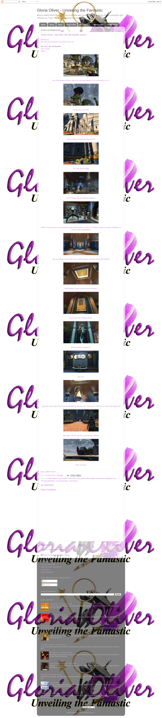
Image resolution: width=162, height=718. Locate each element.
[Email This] (71, 475)
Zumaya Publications (47, 572)
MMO (93, 478)
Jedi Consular (81, 478)
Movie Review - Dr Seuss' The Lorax (61, 604)
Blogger (92, 712)
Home (43, 24)
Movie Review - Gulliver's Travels (51, 675)
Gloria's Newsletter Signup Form (51, 567)
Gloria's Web (71, 24)
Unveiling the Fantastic (48, 481)
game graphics (63, 478)
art (46, 478)
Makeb (88, 478)
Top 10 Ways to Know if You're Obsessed (53, 645)
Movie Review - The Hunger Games (61, 652)
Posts (45, 581)
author (50, 478)
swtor (114, 478)
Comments (46, 585)
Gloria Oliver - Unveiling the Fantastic (70, 10)
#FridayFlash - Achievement (49, 626)
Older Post (117, 545)
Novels (51, 24)
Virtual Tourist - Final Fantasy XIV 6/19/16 (63, 663)
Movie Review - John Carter (58, 615)
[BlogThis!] (74, 475)
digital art (55, 478)
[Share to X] (76, 475)
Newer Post (45, 545)
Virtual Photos (112, 24)
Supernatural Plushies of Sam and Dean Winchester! (66, 634)
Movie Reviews (84, 24)
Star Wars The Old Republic (104, 478)
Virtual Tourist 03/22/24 (57, 682)
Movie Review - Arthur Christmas (52, 693)
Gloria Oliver (73, 478)
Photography (98, 24)
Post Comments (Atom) (56, 549)
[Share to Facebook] (78, 475)
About (60, 24)
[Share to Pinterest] (80, 475)
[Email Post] (67, 475)
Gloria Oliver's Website (48, 564)
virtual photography (62, 481)
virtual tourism (73, 481)
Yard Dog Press (45, 569)
